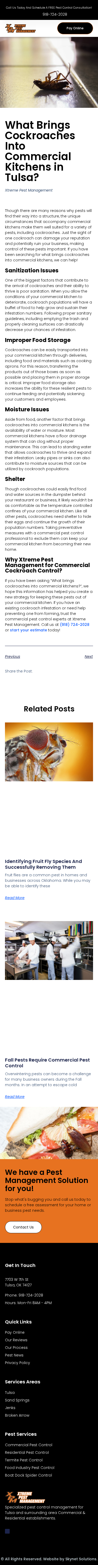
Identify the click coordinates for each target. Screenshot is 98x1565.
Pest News (14, 1355)
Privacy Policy (17, 1362)
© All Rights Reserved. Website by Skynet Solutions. (49, 1559)
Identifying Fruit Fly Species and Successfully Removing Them (43, 864)
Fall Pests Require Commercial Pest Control (47, 1063)
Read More (15, 897)
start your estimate (28, 630)
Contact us (23, 1227)
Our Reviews (16, 1340)
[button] (50, 28)
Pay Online (15, 1332)
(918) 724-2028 (74, 624)
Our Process (16, 1347)
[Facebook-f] (7, 1531)
